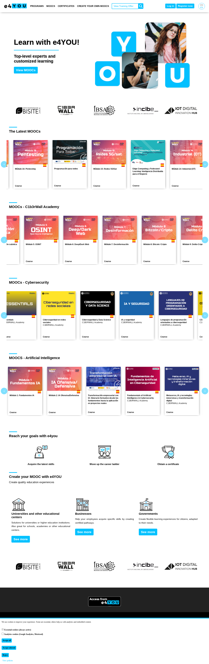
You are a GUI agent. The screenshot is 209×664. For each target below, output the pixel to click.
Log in (170, 6)
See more (21, 539)
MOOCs (50, 6)
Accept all (7, 640)
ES (201, 7)
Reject (5, 655)
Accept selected (9, 648)
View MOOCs (26, 70)
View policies (7, 660)
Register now (185, 6)
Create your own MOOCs (93, 6)
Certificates (66, 6)
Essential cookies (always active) (17, 630)
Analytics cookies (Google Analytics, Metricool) (23, 634)
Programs (37, 6)
